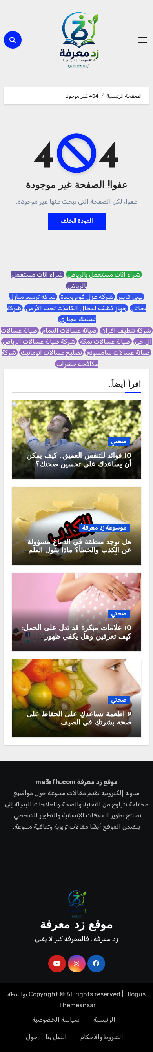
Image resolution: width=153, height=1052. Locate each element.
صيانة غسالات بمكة (105, 341)
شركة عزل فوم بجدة (87, 296)
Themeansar (77, 1005)
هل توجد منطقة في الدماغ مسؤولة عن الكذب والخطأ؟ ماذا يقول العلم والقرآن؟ (79, 551)
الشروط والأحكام (101, 1037)
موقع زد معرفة (76, 925)
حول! (31, 1037)
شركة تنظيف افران (126, 330)
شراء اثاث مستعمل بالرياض (104, 274)
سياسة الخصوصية (56, 1019)
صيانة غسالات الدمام (69, 330)
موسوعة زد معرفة (104, 527)
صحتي (119, 441)
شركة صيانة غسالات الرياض (39, 341)
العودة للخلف (76, 221)
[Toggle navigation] (143, 40)
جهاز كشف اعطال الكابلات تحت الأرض (76, 308)
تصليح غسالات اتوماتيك (51, 352)
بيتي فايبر (130, 296)
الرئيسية (104, 1019)
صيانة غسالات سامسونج (118, 352)
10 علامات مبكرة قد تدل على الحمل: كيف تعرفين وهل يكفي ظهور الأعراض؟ (76, 637)
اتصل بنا (56, 1037)
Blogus (135, 994)
